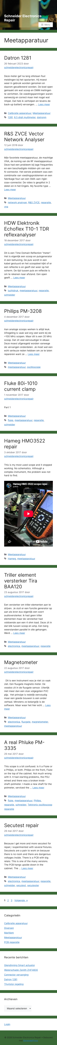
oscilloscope (34, 367)
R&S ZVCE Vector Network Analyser (24, 136)
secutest (21, 885)
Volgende (21, 900)
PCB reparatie (12, 942)
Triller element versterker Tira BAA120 (20, 580)
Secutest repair (21, 825)
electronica (14, 646)
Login (7, 1024)
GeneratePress (30, 1040)
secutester (33, 885)
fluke (10, 420)
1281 (10, 117)
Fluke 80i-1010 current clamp (20, 386)
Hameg (12, 558)
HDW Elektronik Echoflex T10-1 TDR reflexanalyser (26, 229)
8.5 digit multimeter (25, 117)
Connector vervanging (16, 974)
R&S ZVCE (34, 202)
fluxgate (25, 721)
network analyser (17, 202)
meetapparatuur (28, 290)
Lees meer (44, 104)
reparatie (46, 202)
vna (6, 206)
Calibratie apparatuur (19, 113)
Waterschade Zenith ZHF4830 (21, 970)
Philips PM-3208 (23, 311)
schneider (9, 294)
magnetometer (40, 721)
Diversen (9, 928)
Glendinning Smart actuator (19, 965)
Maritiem (9, 932)
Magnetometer (21, 662)
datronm (41, 117)
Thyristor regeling (14, 984)
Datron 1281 (17, 58)
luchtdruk (13, 290)
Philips (37, 800)
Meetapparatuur (41, 113)
